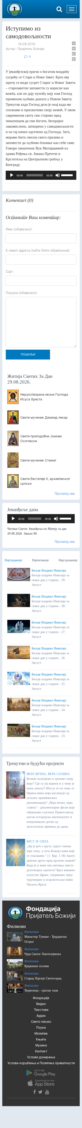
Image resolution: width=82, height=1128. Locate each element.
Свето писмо (41, 1021)
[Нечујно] (57, 175)
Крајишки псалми (36, 966)
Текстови (41, 1010)
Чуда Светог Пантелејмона (42, 954)
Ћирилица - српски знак (41, 990)
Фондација (41, 998)
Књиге (41, 1039)
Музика (41, 1045)
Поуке (41, 1027)
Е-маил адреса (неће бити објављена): (38, 250)
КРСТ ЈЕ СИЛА (38, 841)
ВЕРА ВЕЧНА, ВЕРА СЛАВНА (48, 774)
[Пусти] (11, 175)
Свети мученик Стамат (38, 460)
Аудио (41, 1015)
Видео (41, 1004)
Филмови (31, 932)
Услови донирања (41, 1057)
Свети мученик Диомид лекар (44, 417)
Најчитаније (40, 560)
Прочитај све (65, 493)
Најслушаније (68, 560)
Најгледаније (13, 560)
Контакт (41, 1051)
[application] (41, 175)
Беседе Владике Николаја (49, 570)
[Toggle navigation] (72, 9)
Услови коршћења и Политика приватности (41, 1063)
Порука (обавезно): (21, 293)
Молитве (41, 1033)
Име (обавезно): (19, 229)
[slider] (67, 175)
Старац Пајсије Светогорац (43, 978)
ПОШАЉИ (28, 354)
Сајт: (10, 271)
